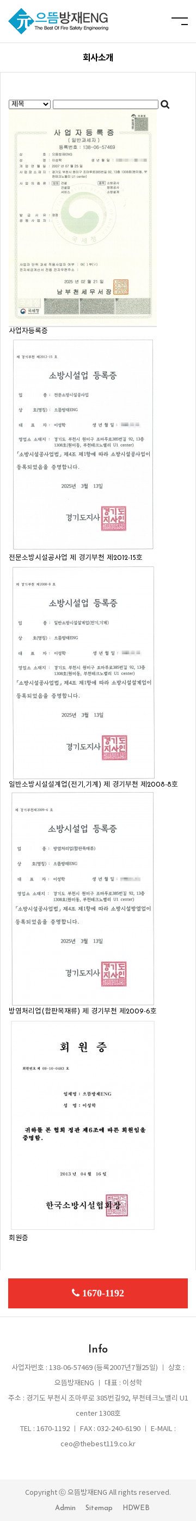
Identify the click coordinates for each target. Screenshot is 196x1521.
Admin (65, 1508)
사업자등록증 (28, 331)
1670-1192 (103, 1293)
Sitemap (99, 1508)
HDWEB (136, 1508)
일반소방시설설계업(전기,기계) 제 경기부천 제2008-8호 (93, 784)
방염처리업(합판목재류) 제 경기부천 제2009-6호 (83, 1011)
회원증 (18, 1238)
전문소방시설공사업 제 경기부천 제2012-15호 (76, 558)
